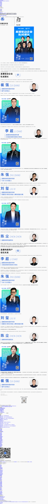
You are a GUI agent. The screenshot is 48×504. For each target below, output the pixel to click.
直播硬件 (1, 475)
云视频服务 (1, 444)
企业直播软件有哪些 (2, 412)
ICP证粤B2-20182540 (2, 501)
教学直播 (1, 440)
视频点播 (1, 433)
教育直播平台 (1, 441)
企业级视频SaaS (4, 461)
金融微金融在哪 (1, 409)
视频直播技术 (15, 461)
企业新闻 (1, 491)
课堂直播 (1, 437)
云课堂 (0, 446)
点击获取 (10, 405)
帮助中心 (1, 487)
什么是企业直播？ (2, 411)
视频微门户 (1, 470)
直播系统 (28, 461)
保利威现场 (1, 468)
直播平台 (1, 443)
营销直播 (5, 15)
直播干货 (1, 489)
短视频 (0, 441)
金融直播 (1, 434)
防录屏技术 (1, 474)
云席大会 (1, 484)
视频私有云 (1, 467)
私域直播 (3, 15)
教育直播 (1, 439)
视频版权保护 (1, 436)
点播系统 (31, 461)
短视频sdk (1, 472)
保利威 (0, 446)
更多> (2, 431)
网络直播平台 (1, 442)
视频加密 (1, 438)
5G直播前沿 (1, 492)
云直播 (0, 435)
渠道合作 (1, 493)
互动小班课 (1, 473)
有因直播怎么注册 (2, 410)
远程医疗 (1, 480)
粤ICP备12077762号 (7, 501)
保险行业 (1, 479)
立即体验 (1, 461)
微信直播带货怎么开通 (2, 408)
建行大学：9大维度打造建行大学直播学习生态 (7, 406)
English (1, 503)
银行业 (0, 478)
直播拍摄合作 (1, 494)
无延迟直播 (1, 471)
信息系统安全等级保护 (12, 501)
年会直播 (1, 485)
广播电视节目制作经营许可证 (25, 501)
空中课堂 (1, 432)
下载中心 (1, 488)
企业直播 (1, 15)
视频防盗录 (1, 445)
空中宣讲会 (1, 486)
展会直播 (1, 483)
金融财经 (1, 477)
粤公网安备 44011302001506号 (18, 501)
